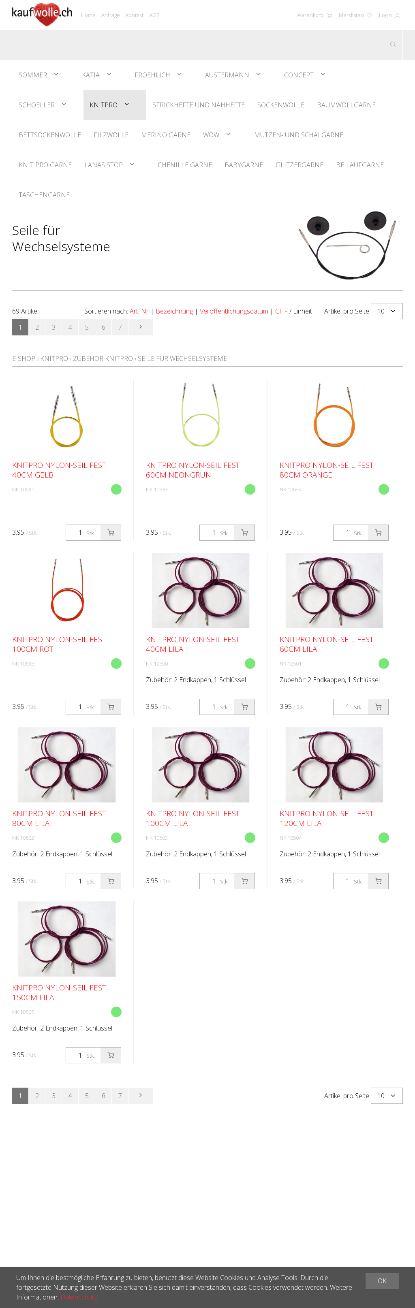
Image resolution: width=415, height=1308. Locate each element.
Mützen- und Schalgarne (298, 134)
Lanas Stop (103, 164)
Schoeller (37, 104)
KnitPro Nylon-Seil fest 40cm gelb (59, 470)
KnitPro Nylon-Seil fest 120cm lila (327, 818)
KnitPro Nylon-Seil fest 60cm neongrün (193, 470)
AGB (154, 15)
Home (88, 15)
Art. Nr (139, 311)
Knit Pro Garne (45, 164)
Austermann (227, 74)
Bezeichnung (174, 311)
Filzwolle (111, 134)
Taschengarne (44, 194)
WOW (211, 134)
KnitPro (104, 104)
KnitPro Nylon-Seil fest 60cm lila (327, 644)
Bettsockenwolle (50, 134)
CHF (281, 311)
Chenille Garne (185, 164)
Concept (299, 74)
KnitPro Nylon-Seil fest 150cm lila (59, 992)
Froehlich (152, 74)
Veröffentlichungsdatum (234, 311)
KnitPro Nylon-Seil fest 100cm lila (193, 818)
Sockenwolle (280, 104)
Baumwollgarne (346, 104)
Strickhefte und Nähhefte (198, 104)
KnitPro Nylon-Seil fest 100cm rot (59, 644)
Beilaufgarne (360, 164)
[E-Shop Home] (42, 15)
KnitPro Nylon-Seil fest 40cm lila (193, 644)
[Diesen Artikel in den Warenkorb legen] (111, 532)
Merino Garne (165, 134)
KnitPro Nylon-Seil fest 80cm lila (59, 818)
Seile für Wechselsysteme (182, 358)
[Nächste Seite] (140, 327)
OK (382, 1280)
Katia (91, 74)
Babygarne (244, 164)
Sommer (33, 74)
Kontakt (134, 15)
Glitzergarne (299, 164)
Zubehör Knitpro (103, 358)
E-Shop (23, 358)
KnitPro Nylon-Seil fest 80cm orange (327, 470)
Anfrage (110, 15)
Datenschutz (78, 1297)
